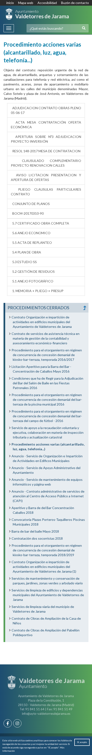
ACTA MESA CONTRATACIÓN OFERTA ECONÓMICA (46, 124)
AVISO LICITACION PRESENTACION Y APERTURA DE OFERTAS (46, 177)
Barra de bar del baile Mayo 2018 (35, 531)
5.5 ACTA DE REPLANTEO (31, 243)
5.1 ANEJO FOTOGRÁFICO (32, 281)
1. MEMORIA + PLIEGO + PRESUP (37, 291)
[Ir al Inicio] (37, 14)
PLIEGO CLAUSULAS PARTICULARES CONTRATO (46, 191)
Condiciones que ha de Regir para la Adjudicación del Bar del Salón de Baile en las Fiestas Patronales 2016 (47, 383)
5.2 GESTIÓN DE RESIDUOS (33, 271)
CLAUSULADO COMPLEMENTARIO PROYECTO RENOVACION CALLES (46, 163)
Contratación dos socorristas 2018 (37, 538)
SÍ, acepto (82, 742)
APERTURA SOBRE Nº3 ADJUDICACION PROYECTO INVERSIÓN (46, 139)
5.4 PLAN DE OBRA (26, 252)
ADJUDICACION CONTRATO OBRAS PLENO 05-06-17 (46, 110)
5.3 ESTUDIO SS (24, 262)
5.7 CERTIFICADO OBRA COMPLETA (40, 223)
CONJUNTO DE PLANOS (30, 204)
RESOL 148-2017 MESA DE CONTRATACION (45, 151)
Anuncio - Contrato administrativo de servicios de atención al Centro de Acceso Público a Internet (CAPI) (48, 496)
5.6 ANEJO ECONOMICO (30, 233)
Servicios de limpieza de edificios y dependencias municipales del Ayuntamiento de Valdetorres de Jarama (48, 595)
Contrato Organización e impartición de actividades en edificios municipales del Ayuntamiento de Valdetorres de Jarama (42, 322)
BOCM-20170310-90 (27, 213)
